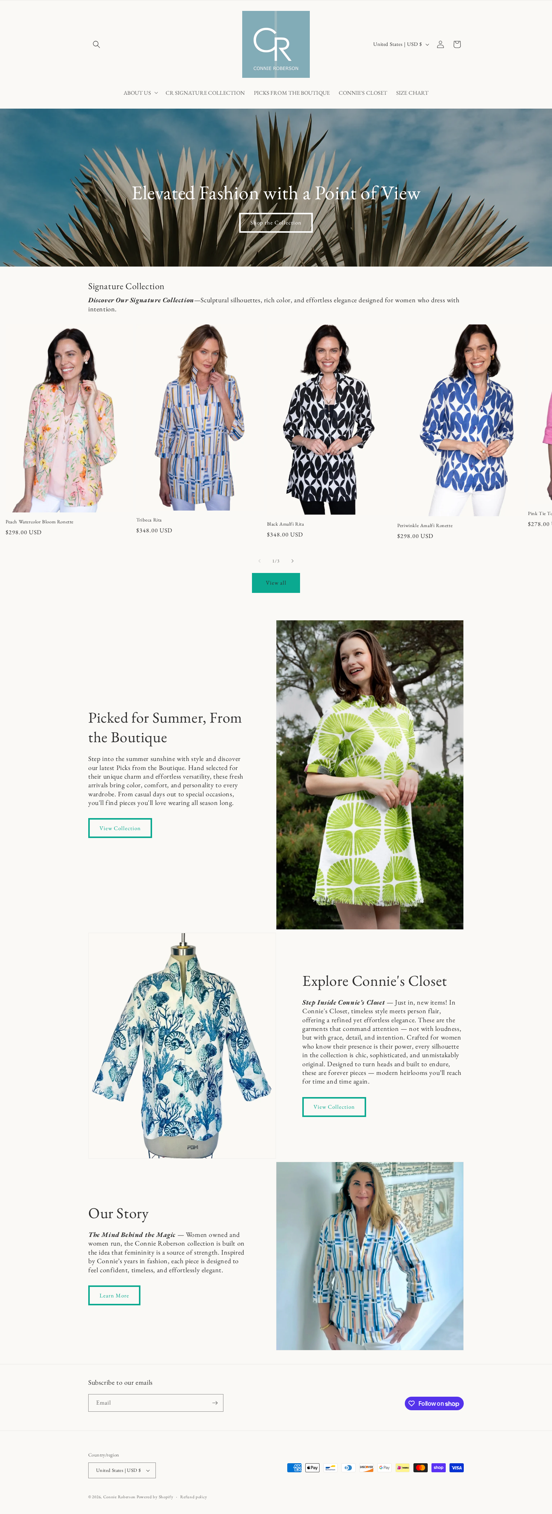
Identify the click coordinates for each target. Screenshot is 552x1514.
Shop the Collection (276, 222)
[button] (96, 44)
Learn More (114, 1295)
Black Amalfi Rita (285, 524)
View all (276, 582)
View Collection (120, 828)
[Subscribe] (215, 1403)
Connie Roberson (119, 1496)
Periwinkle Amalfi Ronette (424, 526)
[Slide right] (292, 561)
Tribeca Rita (149, 520)
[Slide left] (259, 561)
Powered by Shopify (155, 1496)
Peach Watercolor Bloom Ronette (40, 522)
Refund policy (193, 1496)
